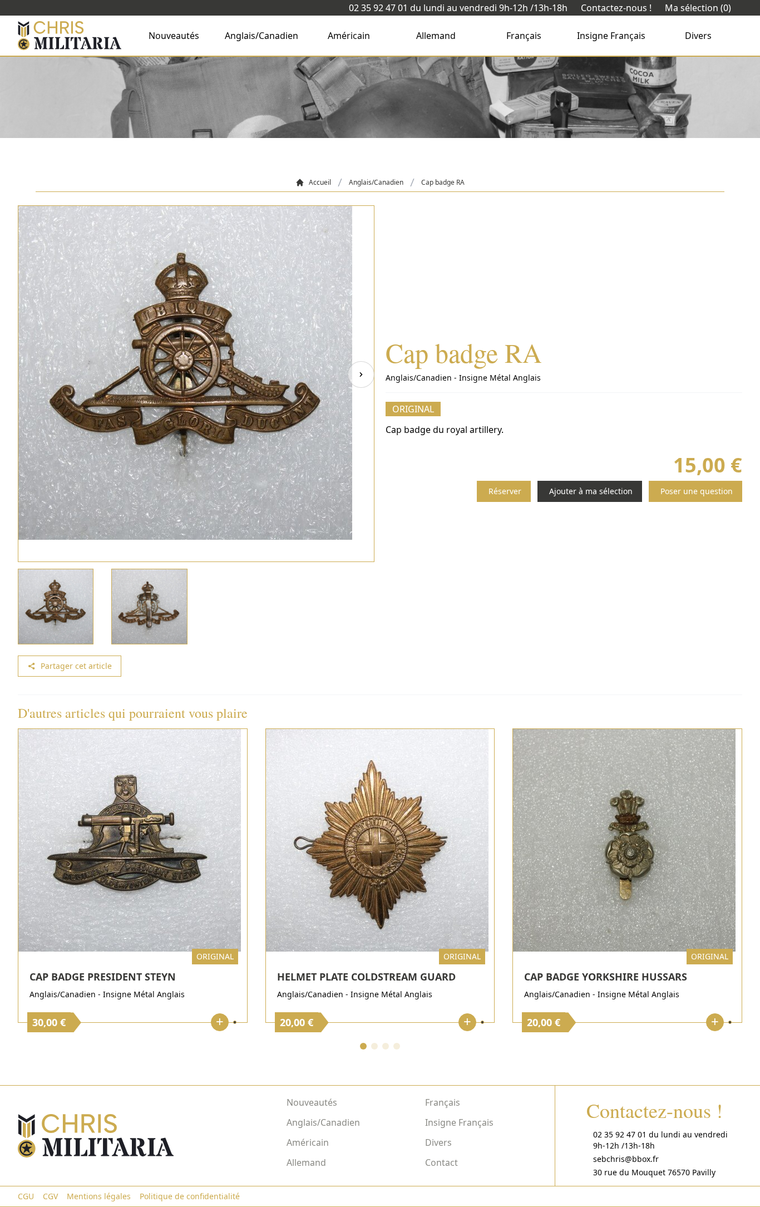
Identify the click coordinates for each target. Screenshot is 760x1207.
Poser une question (696, 491)
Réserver (504, 491)
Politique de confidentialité (190, 1196)
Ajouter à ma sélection (591, 491)
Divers (698, 35)
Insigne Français (611, 35)
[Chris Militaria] (69, 35)
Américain (349, 35)
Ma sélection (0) (698, 8)
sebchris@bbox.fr (626, 1159)
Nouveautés (174, 35)
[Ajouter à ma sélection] (234, 1022)
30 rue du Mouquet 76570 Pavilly (654, 1172)
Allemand (436, 35)
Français (523, 35)
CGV (50, 1196)
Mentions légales (99, 1196)
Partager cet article (76, 666)
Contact (441, 1162)
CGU (26, 1196)
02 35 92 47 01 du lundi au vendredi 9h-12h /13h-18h (458, 8)
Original (413, 409)
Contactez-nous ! (616, 8)
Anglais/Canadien (261, 35)
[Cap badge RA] (196, 383)
